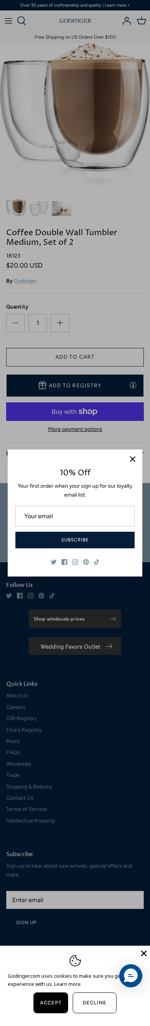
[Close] (132, 459)
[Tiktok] (97, 562)
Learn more (67, 983)
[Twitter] (54, 562)
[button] (130, 975)
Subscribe (75, 540)
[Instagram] (75, 562)
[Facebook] (64, 562)
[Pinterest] (86, 562)
